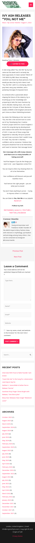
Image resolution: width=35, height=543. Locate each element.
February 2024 (7, 444)
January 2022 (6, 500)
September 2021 (8, 513)
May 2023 (5, 460)
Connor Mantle (10, 219)
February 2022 (7, 497)
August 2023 (6, 450)
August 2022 (6, 477)
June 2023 (5, 457)
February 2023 (7, 467)
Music (4, 23)
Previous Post (18, 251)
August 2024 (6, 430)
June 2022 (5, 483)
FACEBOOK (22, 213)
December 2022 (8, 470)
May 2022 (5, 487)
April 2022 (6, 490)
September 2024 (8, 427)
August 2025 (6, 421)
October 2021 (7, 510)
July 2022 (5, 480)
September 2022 (8, 473)
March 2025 (6, 424)
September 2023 (8, 447)
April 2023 (6, 464)
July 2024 (5, 434)
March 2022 (6, 493)
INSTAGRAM (8, 210)
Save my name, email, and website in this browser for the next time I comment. (17, 332)
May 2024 (5, 440)
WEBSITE (18, 210)
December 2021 (8, 503)
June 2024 (5, 437)
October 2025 (7, 417)
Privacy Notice (17, 536)
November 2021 (8, 507)
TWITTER (12, 213)
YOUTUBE (26, 210)
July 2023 (5, 454)
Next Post (17, 257)
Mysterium (17, 201)
